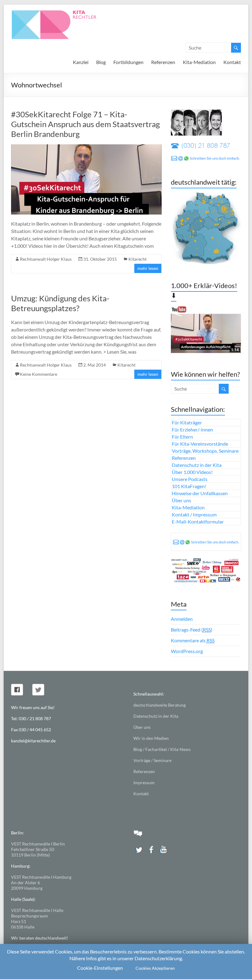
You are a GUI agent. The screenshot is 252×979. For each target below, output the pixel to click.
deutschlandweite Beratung (159, 705)
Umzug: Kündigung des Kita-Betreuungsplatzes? (60, 303)
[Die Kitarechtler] (62, 12)
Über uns (181, 500)
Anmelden (182, 619)
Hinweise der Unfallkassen (200, 493)
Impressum (144, 782)
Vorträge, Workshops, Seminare (205, 451)
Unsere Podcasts (189, 479)
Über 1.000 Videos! (192, 472)
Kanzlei (81, 62)
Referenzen (163, 62)
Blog (101, 62)
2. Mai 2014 (94, 364)
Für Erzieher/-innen (192, 429)
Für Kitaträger (187, 422)
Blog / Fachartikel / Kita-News (162, 749)
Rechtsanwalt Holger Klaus (46, 259)
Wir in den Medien (151, 738)
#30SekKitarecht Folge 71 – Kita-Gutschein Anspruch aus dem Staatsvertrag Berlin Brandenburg (85, 124)
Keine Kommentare (38, 374)
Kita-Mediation (199, 62)
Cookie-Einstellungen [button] (100, 968)
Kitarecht (137, 259)
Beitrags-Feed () (191, 629)
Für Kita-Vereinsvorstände (200, 444)
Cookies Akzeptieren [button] (155, 968)
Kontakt (232, 62)
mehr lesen (147, 268)
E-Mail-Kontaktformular (198, 521)
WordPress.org (187, 651)
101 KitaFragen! (189, 486)
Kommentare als (193, 640)
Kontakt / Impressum (194, 514)
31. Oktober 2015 (100, 259)
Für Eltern (182, 436)
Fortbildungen (128, 62)
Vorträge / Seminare (152, 760)
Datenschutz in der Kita (197, 465)
